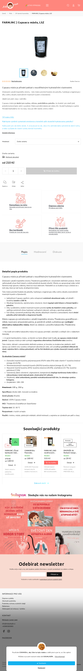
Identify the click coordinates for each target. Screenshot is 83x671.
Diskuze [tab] (57, 252)
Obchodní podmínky (9, 601)
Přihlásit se (54, 574)
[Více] (47, 5)
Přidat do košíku (52, 171)
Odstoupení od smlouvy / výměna (13, 609)
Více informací (60, 657)
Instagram (8, 631)
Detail (10, 465)
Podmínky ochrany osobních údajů (13, 604)
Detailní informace (8, 133)
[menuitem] (34, 5)
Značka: (75, 81)
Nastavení (41, 668)
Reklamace (5, 606)
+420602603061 (7, 626)
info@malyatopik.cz (8, 624)
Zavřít (74, 189)
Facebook (3, 631)
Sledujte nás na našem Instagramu (50, 495)
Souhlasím (42, 663)
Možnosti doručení (12, 157)
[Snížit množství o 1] (5, 171)
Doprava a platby (8, 598)
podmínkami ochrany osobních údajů (51, 579)
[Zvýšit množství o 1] (21, 171)
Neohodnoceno (16, 81)
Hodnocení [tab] (40, 252)
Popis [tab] (24, 252)
